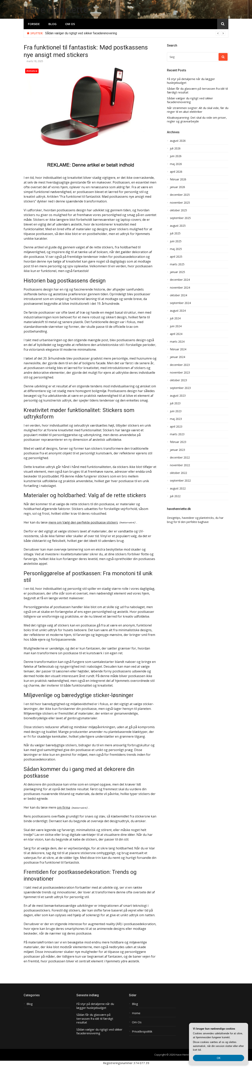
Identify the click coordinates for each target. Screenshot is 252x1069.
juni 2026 (176, 156)
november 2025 (180, 202)
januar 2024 (177, 357)
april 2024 (176, 334)
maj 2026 (176, 164)
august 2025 (178, 225)
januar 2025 (177, 272)
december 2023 (180, 365)
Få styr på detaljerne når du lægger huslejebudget (191, 81)
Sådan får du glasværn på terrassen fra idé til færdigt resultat (197, 90)
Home (136, 1013)
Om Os (70, 24)
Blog (52, 24)
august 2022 (178, 488)
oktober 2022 (178, 473)
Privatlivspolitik (142, 1031)
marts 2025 (177, 264)
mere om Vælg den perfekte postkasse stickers (83, 522)
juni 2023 (176, 411)
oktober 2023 (178, 380)
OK (218, 1058)
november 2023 (180, 372)
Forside (34, 24)
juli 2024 (175, 318)
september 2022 (180, 480)
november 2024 (180, 287)
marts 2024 (177, 341)
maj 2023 (176, 419)
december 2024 (180, 279)
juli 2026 (175, 148)
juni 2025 (176, 241)
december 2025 (180, 195)
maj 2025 (176, 249)
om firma (63, 807)
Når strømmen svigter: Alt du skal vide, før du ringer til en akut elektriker (197, 110)
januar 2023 (177, 450)
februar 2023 (178, 442)
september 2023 (180, 388)
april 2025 (176, 256)
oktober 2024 (178, 295)
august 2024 (178, 310)
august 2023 (178, 395)
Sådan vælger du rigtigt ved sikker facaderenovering (81, 33)
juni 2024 (176, 326)
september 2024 (180, 303)
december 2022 (180, 457)
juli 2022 (175, 496)
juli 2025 (175, 233)
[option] (135, 33)
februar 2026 (178, 179)
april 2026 (176, 171)
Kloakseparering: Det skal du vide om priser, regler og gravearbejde (197, 119)
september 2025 (180, 218)
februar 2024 (178, 349)
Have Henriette (56, 9)
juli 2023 (175, 403)
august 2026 (178, 141)
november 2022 (180, 465)
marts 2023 (177, 434)
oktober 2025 (178, 210)
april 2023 (176, 426)
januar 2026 (177, 187)
